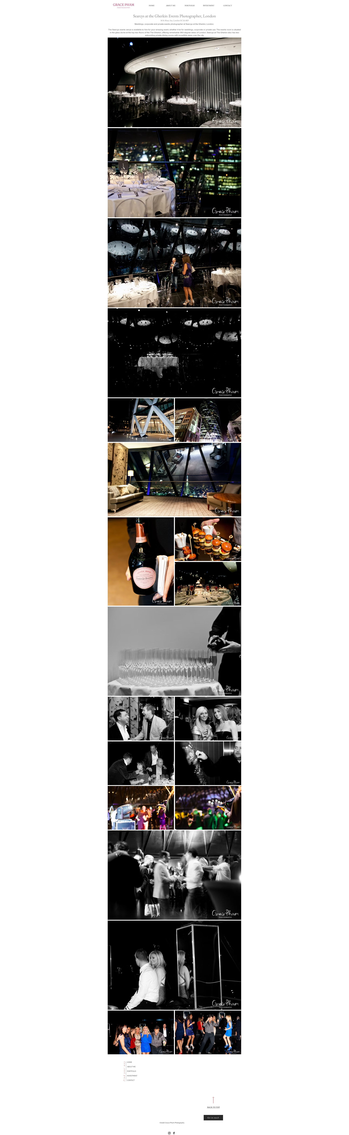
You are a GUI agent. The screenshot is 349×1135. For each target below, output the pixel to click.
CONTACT (131, 1080)
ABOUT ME (131, 1067)
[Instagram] (169, 1133)
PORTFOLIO (131, 1071)
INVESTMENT (132, 1076)
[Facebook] (174, 1133)
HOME (129, 1062)
